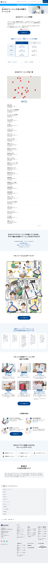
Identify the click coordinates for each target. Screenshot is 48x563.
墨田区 (11, 519)
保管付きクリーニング (9, 456)
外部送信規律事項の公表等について (6, 531)
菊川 (21, 473)
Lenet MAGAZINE (30, 547)
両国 (8, 473)
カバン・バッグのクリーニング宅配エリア (42, 539)
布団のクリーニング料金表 (31, 532)
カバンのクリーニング (40, 453)
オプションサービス (6, 501)
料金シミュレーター (6, 504)
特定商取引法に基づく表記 (4, 532)
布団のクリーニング (24, 453)
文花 (5, 476)
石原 (23, 476)
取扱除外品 (5, 511)
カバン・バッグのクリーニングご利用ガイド (21, 555)
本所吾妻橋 (40, 473)
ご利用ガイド (5, 499)
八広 (36, 473)
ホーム (2, 519)
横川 (21, 476)
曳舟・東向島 (33, 473)
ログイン (46, 1)
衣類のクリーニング (9, 453)
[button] (25, 90)
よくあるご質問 (5, 509)
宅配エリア (5, 494)
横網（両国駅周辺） (17, 476)
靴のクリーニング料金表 (31, 534)
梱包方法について (35, 422)
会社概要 (2, 536)
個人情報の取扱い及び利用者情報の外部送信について (6, 529)
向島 (12, 476)
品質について (5, 496)
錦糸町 (6, 473)
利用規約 (4, 514)
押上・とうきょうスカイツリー (15, 473)
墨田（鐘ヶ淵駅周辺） (26, 473)
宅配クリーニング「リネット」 (17, 25)
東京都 (9, 519)
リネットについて (30, 543)
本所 (8, 476)
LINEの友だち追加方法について (5, 535)
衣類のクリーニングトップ (7, 489)
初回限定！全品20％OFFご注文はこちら (24, 4)
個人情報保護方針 (3, 528)
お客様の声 (5, 506)
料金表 (4, 491)
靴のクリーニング (24, 456)
